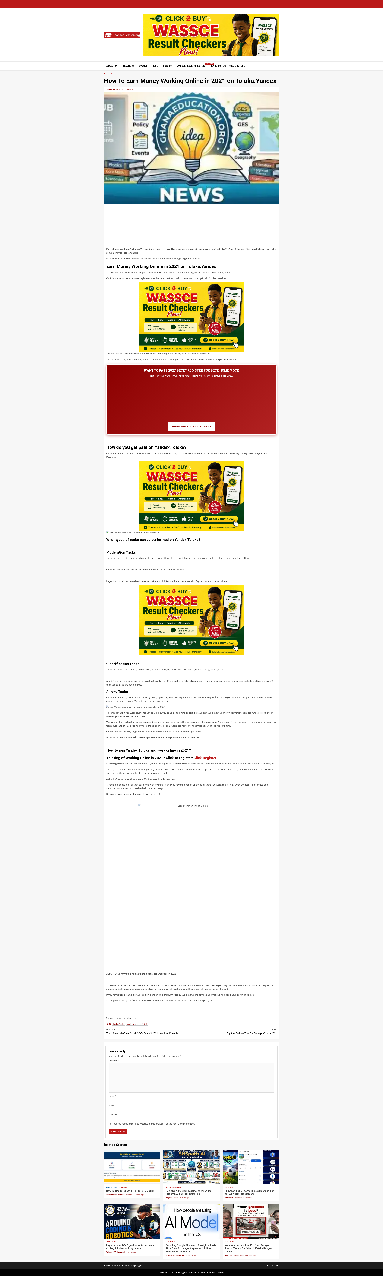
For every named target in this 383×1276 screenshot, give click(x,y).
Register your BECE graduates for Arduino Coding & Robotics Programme (132, 1221)
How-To (167, 66)
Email (112, 1105)
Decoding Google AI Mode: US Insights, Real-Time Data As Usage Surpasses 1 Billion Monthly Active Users (191, 1221)
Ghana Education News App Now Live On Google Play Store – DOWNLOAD (160, 737)
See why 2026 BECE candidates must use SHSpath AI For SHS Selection (191, 1167)
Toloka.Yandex (118, 1024)
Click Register (205, 758)
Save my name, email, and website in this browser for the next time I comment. (153, 1124)
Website (113, 1114)
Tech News (108, 74)
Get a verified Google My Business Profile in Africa (147, 779)
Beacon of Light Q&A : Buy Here (228, 66)
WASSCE (143, 66)
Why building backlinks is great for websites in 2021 (148, 974)
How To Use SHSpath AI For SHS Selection (132, 1167)
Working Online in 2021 (137, 1024)
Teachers (128, 66)
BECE (155, 66)
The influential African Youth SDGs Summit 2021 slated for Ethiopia (142, 1032)
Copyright (136, 1266)
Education (111, 66)
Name (112, 1096)
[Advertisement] (191, 226)
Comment (115, 1060)
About (107, 1266)
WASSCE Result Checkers (191, 66)
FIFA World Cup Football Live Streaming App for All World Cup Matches (251, 1167)
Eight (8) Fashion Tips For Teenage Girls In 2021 (252, 1032)
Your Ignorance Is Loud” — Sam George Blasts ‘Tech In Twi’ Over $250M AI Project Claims (251, 1221)
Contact (116, 1266)
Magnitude (204, 1273)
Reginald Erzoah (172, 1198)
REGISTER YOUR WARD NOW (191, 426)
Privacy (126, 1266)
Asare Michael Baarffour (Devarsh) (119, 1195)
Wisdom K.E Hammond (115, 89)
